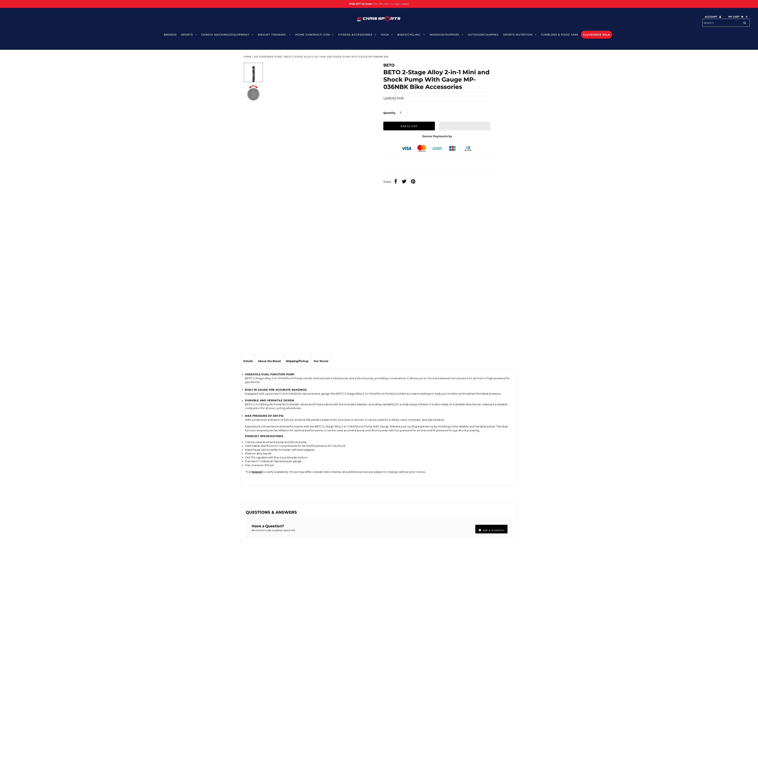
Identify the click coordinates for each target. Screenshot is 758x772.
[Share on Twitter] (405, 182)
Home (247, 56)
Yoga (385, 34)
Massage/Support (445, 34)
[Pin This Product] (414, 182)
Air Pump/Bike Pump (268, 56)
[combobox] (726, 23)
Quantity (389, 112)
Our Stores (321, 361)
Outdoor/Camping (483, 34)
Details (248, 361)
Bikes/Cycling (409, 34)
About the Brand (269, 361)
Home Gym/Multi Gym (312, 34)
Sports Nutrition (518, 34)
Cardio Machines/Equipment (225, 34)
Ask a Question (493, 530)
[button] (465, 126)
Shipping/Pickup (297, 361)
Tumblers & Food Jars (559, 34)
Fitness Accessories (355, 34)
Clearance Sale (596, 34)
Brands (170, 34)
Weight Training (272, 34)
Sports (187, 34)
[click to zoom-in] (365, 69)
